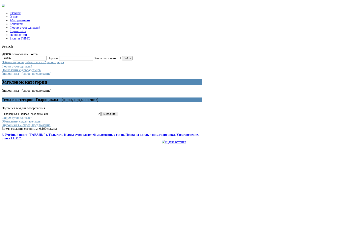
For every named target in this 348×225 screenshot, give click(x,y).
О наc (14, 16)
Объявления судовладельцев (21, 70)
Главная (15, 13)
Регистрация (55, 62)
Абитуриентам (20, 20)
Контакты (16, 24)
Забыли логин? (35, 62)
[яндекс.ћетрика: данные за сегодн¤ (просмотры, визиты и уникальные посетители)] (174, 142)
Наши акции (18, 34)
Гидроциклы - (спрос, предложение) (26, 73)
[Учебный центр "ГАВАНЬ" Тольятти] (3, 5)
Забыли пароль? (13, 62)
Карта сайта (18, 31)
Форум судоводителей (25, 27)
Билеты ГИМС (20, 38)
